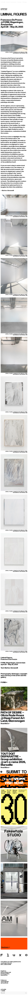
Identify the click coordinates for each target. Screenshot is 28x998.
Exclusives (13, 2)
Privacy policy (5, 973)
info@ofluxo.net (6, 972)
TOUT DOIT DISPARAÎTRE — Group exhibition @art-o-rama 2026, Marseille (13, 759)
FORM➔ (4, 682)
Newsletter (4, 975)
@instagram (5, 981)
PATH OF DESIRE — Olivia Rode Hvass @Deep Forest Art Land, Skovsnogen (13, 717)
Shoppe (24, 2)
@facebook (4, 983)
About (8, 2)
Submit (19, 2)
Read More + (5, 723)
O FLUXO (3, 2)
